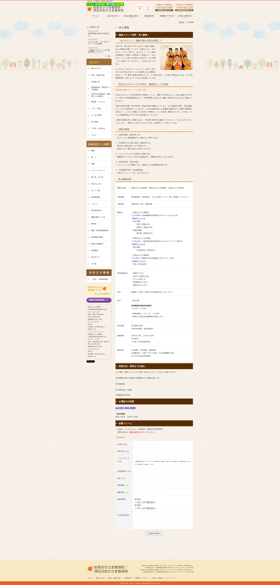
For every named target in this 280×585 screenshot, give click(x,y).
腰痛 (93, 150)
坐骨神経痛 (95, 197)
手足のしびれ (96, 184)
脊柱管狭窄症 (96, 210)
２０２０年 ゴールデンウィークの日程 (99, 43)
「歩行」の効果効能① (100, 279)
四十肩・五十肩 (97, 177)
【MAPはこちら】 (138, 218)
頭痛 (93, 164)
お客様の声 (149, 17)
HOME (181, 22)
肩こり (93, 157)
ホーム (95, 17)
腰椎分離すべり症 (98, 217)
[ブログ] (99, 291)
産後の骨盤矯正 (97, 244)
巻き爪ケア (95, 257)
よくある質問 (96, 115)
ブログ (93, 135)
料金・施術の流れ (131, 17)
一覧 (108, 56)
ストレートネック (98, 170)
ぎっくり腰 (95, 190)
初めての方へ (113, 17)
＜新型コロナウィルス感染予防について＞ (99, 51)
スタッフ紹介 (96, 108)
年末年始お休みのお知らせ (99, 34)
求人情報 (94, 122)
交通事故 (94, 250)
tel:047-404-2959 (125, 407)
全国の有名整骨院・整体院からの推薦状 (100, 95)
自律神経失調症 (97, 237)
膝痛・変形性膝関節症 (100, 230)
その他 (93, 264)
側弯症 (93, 224)
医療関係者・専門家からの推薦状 (100, 88)
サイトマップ (171, 578)
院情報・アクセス (167, 17)
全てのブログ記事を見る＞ (102, 294)
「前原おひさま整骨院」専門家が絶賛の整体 (140, 583)
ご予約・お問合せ (185, 17)
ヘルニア (94, 204)
